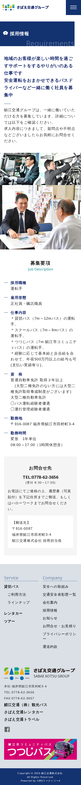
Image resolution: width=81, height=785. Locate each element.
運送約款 (50, 646)
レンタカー (13, 613)
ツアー (9, 621)
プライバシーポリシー (59, 636)
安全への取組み (56, 586)
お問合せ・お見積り (59, 626)
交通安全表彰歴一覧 (59, 594)
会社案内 (50, 602)
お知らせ (50, 618)
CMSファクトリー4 (48, 780)
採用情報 (50, 610)
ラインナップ (19, 602)
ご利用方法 (17, 594)
